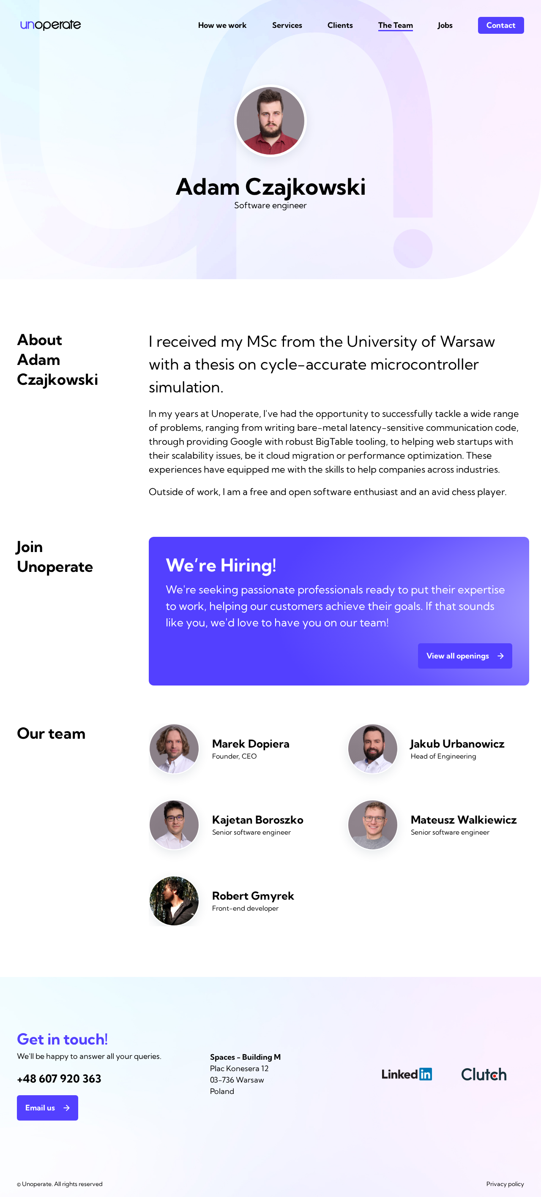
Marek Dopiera (251, 744)
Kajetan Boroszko (257, 820)
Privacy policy (505, 1184)
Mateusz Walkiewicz (464, 820)
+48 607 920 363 (59, 1078)
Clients (340, 25)
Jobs (445, 25)
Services (287, 25)
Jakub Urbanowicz (458, 744)
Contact (501, 25)
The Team (395, 25)
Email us (40, 1108)
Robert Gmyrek (253, 896)
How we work (222, 25)
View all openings (457, 656)
